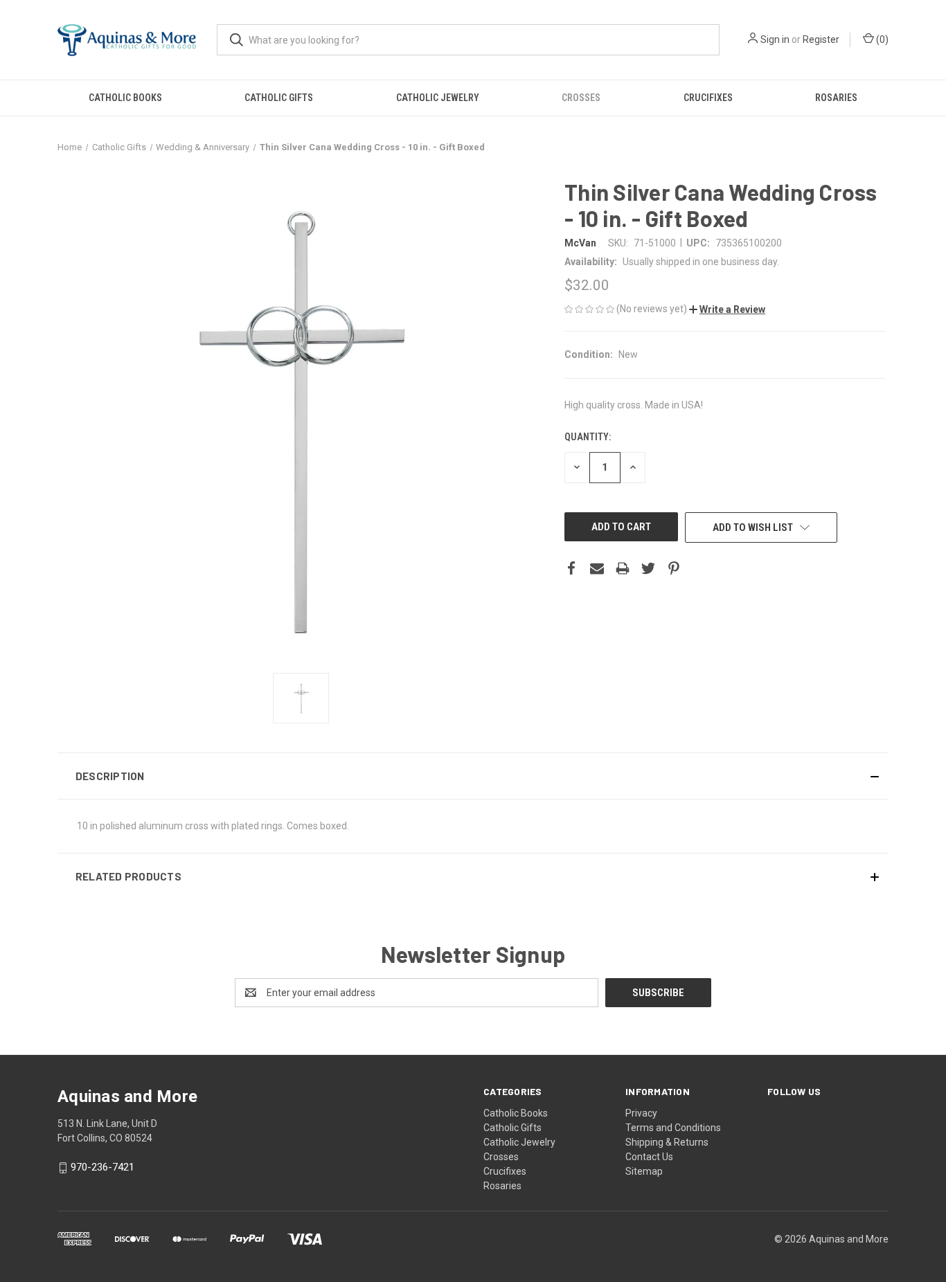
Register (821, 39)
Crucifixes (708, 97)
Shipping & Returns (666, 1142)
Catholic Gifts (278, 97)
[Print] (623, 568)
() (881, 39)
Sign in (774, 39)
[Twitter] (648, 568)
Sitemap (644, 1171)
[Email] (597, 568)
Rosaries (836, 97)
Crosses (581, 97)
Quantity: (587, 436)
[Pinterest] (674, 568)
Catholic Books (125, 97)
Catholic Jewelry (437, 97)
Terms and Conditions (673, 1127)
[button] (727, 309)
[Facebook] (571, 568)
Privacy (641, 1113)
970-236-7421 (102, 1168)
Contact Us (649, 1156)
